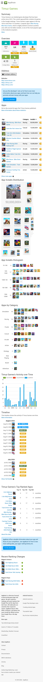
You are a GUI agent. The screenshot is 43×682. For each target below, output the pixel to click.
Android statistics (28, 599)
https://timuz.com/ (7, 85)
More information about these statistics (13, 110)
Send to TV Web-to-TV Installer (9, 627)
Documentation (5, 653)
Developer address (10, 74)
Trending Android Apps (29, 607)
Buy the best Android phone (30, 615)
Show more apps (6, 176)
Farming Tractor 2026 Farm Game (7, 523)
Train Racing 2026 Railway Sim (8, 530)
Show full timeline (7, 479)
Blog (2, 666)
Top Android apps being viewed (9, 623)
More (3, 32)
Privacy (3, 649)
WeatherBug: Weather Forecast (10, 631)
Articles (3, 662)
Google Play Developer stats (30, 603)
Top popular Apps (27, 611)
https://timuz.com (6, 82)
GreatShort (4, 635)
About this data (6, 534)
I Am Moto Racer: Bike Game (8, 503)
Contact (3, 645)
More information (6, 417)
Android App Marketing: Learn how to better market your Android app (10, 672)
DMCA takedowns (6, 658)
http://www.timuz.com (8, 80)
